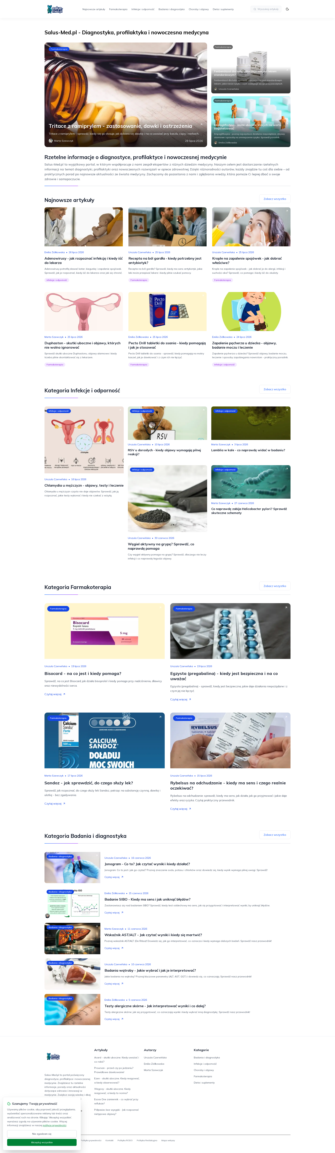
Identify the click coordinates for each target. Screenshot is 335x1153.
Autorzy (150, 1050)
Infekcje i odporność (143, 9)
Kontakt (109, 1140)
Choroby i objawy (199, 9)
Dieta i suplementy (223, 9)
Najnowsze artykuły (94, 9)
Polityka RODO (125, 1140)
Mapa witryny (168, 1140)
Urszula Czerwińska (139, 252)
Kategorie (201, 1050)
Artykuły (101, 1050)
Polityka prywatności (91, 1140)
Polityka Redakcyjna (147, 1140)
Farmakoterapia (118, 9)
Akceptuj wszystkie (42, 1142)
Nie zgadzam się (41, 1133)
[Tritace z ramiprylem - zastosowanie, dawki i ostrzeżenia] (125, 95)
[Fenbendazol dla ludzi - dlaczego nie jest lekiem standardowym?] (251, 68)
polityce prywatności (54, 1125)
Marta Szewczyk (54, 337)
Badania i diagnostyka (172, 9)
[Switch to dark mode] (287, 9)
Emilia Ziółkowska (54, 252)
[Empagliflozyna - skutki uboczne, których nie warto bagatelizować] (251, 121)
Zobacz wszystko (275, 199)
